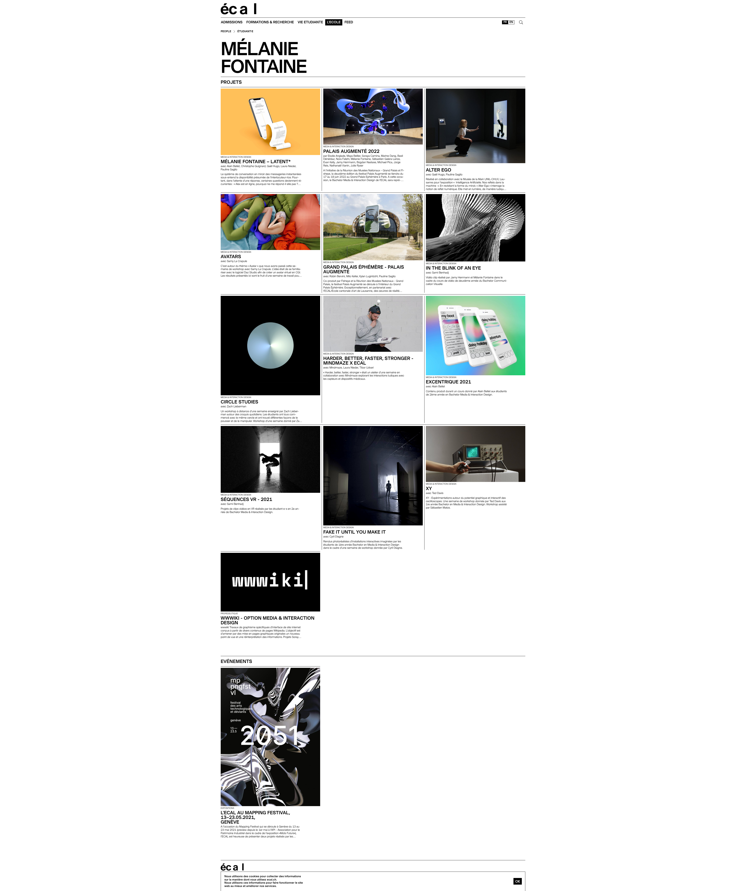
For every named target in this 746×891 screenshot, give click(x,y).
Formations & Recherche (270, 22)
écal (232, 867)
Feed (348, 22)
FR (505, 22)
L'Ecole (334, 22)
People (226, 31)
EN (511, 22)
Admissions (231, 22)
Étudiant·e (245, 31)
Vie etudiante (310, 22)
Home (238, 8)
